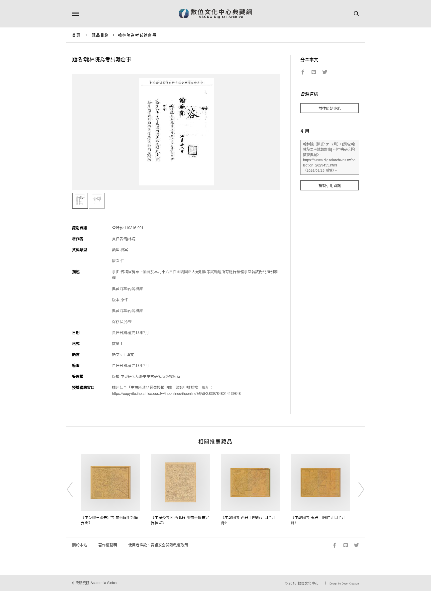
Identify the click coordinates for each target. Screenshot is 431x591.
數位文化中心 (308, 583)
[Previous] (74, 489)
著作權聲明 (107, 544)
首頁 (76, 34)
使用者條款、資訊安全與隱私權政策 (158, 544)
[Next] (356, 489)
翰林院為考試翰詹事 (137, 34)
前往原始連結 (330, 108)
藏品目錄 (100, 34)
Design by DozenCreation (344, 583)
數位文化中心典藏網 (215, 13)
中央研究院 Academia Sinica (94, 582)
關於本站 (79, 544)
